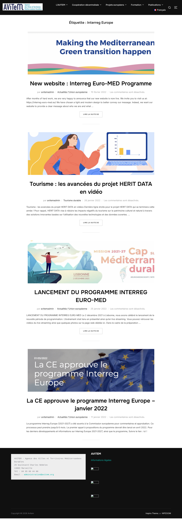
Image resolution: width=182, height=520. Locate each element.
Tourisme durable (72, 200)
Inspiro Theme (152, 513)
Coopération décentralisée (85, 4)
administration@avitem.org (39, 475)
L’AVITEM (60, 4)
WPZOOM (166, 513)
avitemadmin (47, 92)
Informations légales (101, 460)
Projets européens (115, 4)
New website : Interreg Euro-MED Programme (91, 83)
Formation (136, 4)
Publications (154, 4)
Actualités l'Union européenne (72, 92)
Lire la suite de (92, 114)
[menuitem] (160, 10)
